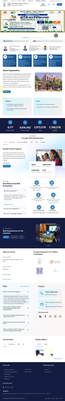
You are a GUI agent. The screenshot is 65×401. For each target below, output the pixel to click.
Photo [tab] (39, 344)
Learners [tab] (6, 237)
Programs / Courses (9, 376)
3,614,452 (25, 127)
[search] (61, 0)
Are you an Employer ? (12, 209)
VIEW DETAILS (7, 166)
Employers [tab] (14, 237)
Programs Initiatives (9, 369)
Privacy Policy (27, 369)
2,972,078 (40, 127)
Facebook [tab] (11, 344)
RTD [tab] (31, 142)
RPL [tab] (37, 142)
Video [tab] (46, 344)
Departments (7, 374)
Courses (47, 369)
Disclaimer (6, 379)
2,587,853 (35, 170)
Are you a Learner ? (10, 191)
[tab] (5, 344)
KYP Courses (6, 163)
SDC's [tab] (21, 237)
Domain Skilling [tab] (22, 142)
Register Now (8, 204)
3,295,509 (46, 164)
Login (59, 4)
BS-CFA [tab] (12, 142)
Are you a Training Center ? (13, 214)
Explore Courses (36, 190)
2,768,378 (55, 127)
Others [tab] (43, 142)
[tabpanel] (32, 157)
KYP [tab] (5, 142)
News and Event (28, 372)
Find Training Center (52, 202)
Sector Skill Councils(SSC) (10, 372)
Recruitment (48, 372)
